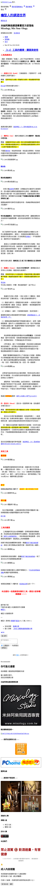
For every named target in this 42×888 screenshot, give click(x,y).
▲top (2, 632)
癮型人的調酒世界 (13, 15)
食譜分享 (16, 626)
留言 (17, 621)
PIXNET (9, 858)
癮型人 (3, 609)
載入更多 (4, 636)
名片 (6, 42)
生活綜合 (17, 33)
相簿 (6, 37)
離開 (11, 884)
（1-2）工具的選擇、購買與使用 (21, 50)
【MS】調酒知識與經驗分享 (22, 628)
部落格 (7, 39)
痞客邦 (13, 621)
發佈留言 (4, 648)
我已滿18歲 (5, 884)
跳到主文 (4, 21)
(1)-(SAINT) (26, 396)
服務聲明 (21, 860)
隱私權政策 (35, 858)
